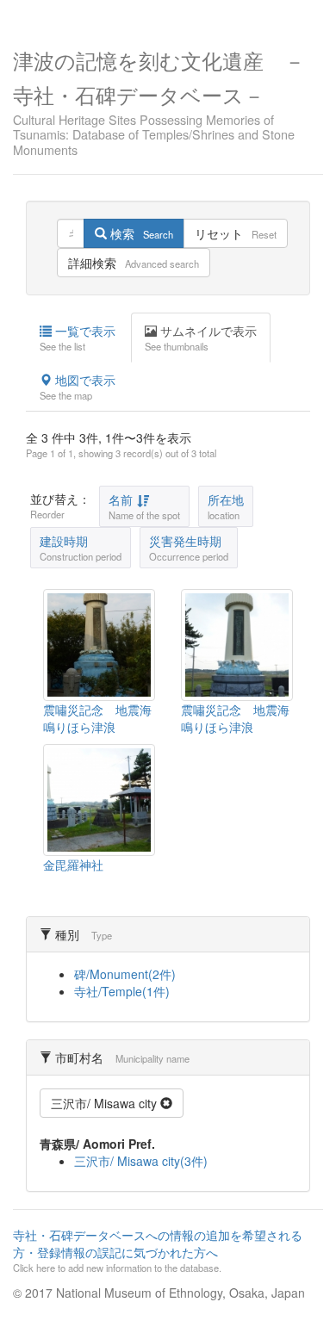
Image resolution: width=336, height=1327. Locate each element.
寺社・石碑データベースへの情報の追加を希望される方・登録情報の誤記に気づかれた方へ (157, 1250)
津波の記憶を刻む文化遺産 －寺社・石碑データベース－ (159, 101)
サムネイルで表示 (201, 337)
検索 (140, 233)
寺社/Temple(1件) (122, 991)
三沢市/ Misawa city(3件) (141, 1160)
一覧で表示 (77, 337)
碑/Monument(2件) (125, 974)
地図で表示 (77, 386)
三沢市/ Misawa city (105, 1103)
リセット (236, 233)
